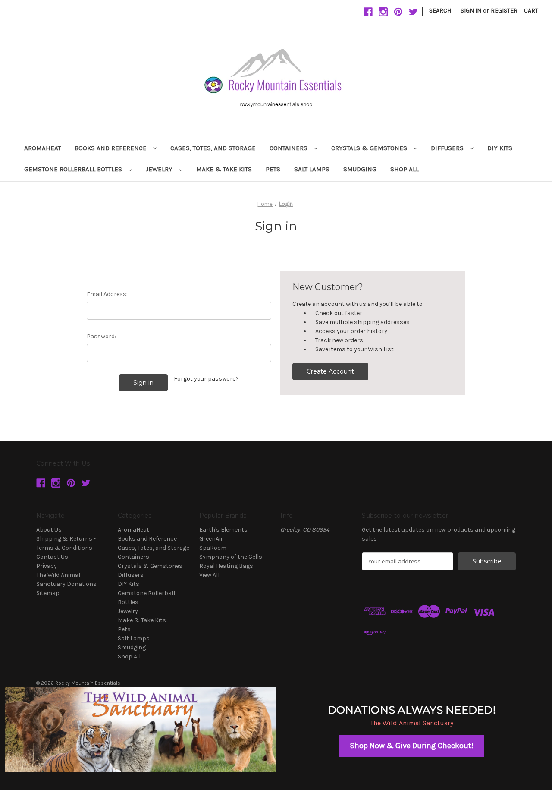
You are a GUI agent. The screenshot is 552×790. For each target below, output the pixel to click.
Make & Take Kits (224, 169)
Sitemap (48, 593)
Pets (273, 169)
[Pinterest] (398, 11)
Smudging (359, 169)
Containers (289, 148)
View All (209, 575)
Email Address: (107, 294)
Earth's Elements (223, 529)
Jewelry (160, 169)
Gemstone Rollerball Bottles (74, 169)
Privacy (46, 566)
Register (504, 10)
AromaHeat (42, 148)
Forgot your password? (206, 378)
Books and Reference (111, 148)
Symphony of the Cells (230, 556)
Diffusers (448, 148)
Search (440, 10)
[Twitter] (413, 11)
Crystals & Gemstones (370, 148)
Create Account (330, 371)
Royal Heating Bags (226, 566)
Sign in (471, 10)
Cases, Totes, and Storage (213, 148)
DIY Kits (499, 148)
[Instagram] (383, 11)
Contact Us (52, 556)
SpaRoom (212, 547)
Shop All (404, 169)
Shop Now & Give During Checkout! (412, 745)
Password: (101, 336)
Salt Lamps (311, 169)
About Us (49, 529)
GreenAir (211, 538)
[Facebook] (368, 11)
